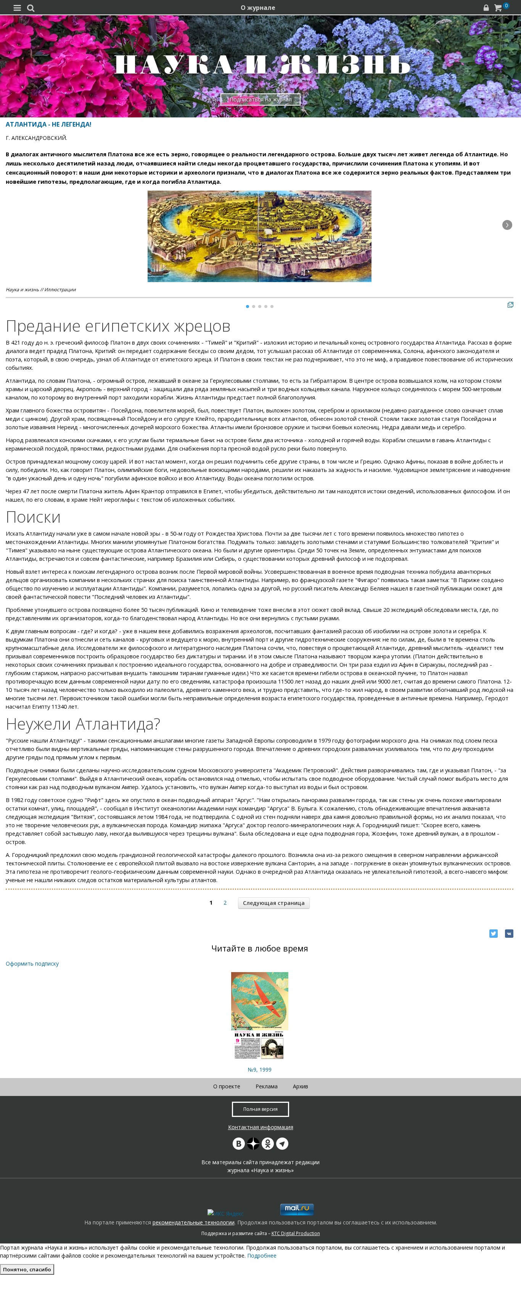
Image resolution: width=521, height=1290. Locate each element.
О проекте (226, 1086)
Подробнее (262, 1255)
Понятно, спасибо (27, 1269)
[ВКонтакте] (509, 933)
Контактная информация (260, 1127)
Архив (300, 1086)
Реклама (267, 1086)
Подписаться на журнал (261, 99)
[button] (507, 225)
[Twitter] (493, 933)
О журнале (258, 7)
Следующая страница (274, 903)
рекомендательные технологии (194, 1222)
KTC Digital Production (296, 1233)
